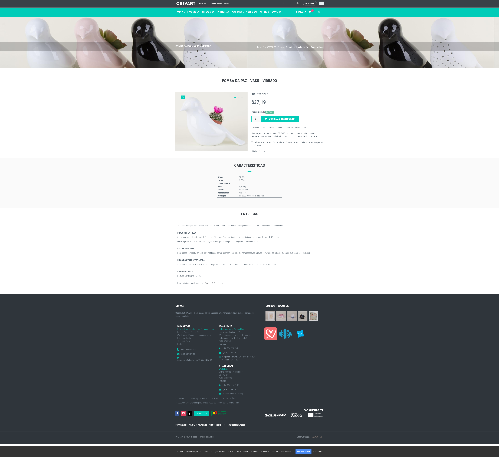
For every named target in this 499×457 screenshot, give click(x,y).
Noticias (202, 4)
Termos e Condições (217, 425)
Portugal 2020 (180, 425)
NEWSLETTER (202, 414)
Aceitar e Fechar (303, 452)
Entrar (311, 3)
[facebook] (177, 413)
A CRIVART (301, 12)
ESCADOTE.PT (318, 437)
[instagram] (183, 413)
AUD (321, 3)
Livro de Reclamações (236, 425)
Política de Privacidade (198, 425)
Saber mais (317, 451)
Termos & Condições (214, 283)
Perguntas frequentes (220, 4)
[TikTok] (190, 413)
